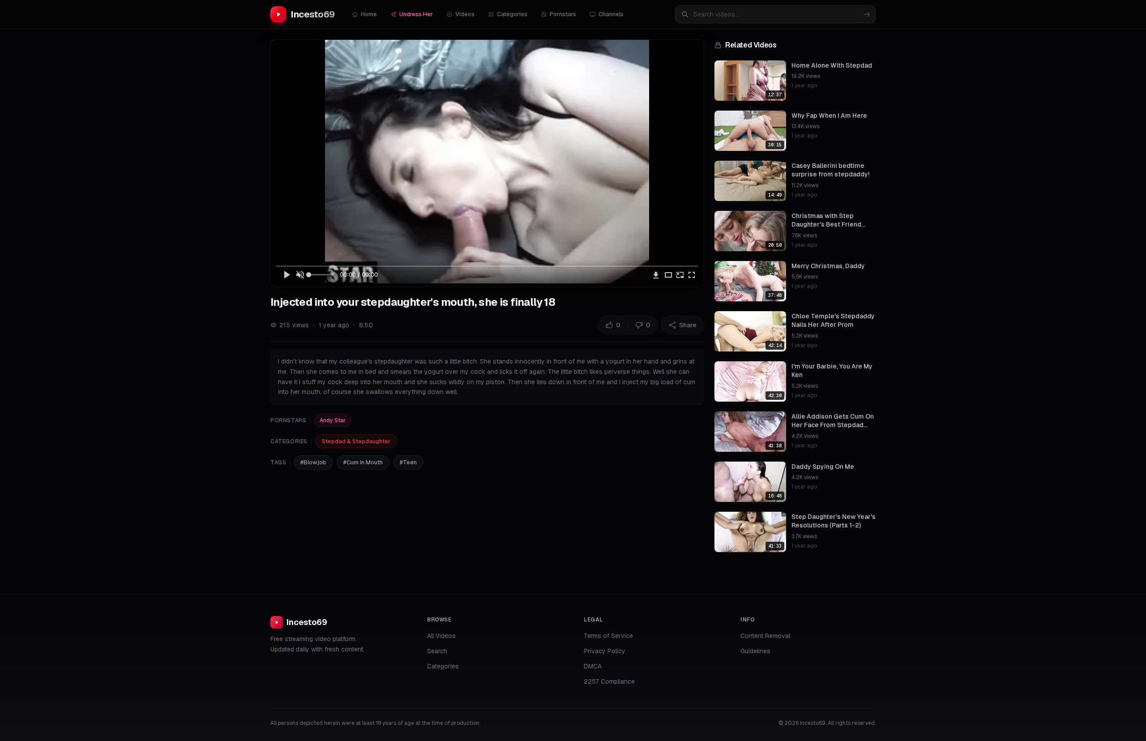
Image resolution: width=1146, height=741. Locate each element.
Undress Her (416, 14)
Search (437, 651)
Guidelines (755, 651)
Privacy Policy (604, 651)
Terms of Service (608, 636)
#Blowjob (313, 462)
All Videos (441, 636)
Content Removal (765, 636)
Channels (611, 14)
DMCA (593, 666)
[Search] (866, 14)
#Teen (408, 462)
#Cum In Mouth (363, 462)
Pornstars (563, 14)
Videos (465, 14)
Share (688, 325)
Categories (512, 14)
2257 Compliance (609, 681)
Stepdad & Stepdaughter (356, 441)
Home (369, 14)
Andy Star (333, 420)
